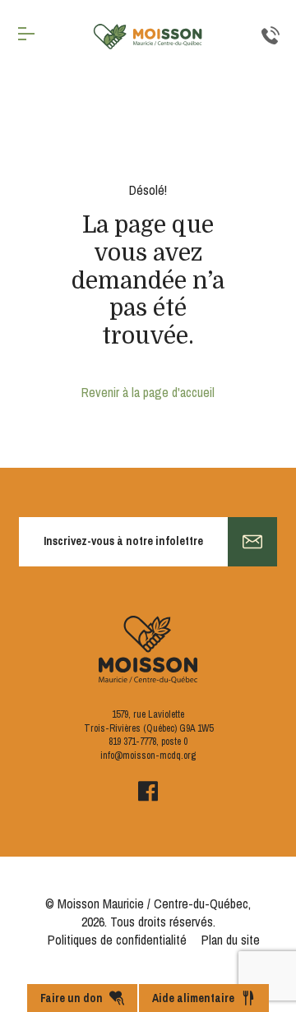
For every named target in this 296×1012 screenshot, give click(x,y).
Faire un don (71, 998)
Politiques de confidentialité (117, 940)
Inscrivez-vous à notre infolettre (123, 541)
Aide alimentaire (193, 998)
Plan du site (230, 940)
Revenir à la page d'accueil (148, 392)
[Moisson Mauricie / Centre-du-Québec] (148, 36)
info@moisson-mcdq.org (148, 755)
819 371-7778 (132, 741)
